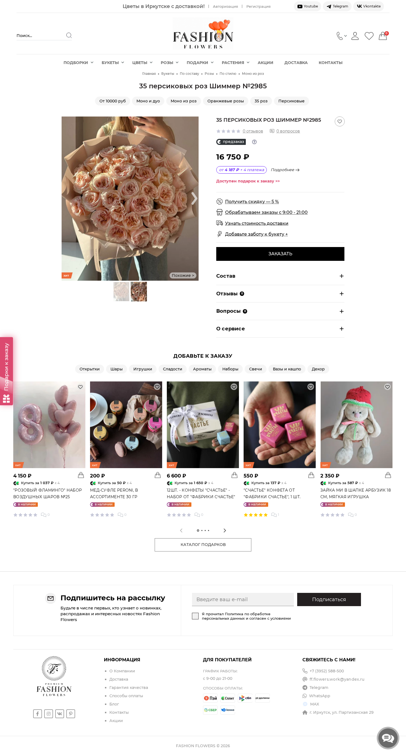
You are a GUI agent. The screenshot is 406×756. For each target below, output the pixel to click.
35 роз (261, 101)
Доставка (296, 62)
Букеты (110, 62)
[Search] (69, 35)
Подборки (76, 62)
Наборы (230, 369)
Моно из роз (253, 73)
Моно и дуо (148, 101)
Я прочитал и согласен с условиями (246, 616)
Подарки (197, 62)
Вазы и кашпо (287, 369)
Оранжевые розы (225, 101)
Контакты (330, 62)
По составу (189, 73)
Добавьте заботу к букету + (256, 234)
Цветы (139, 62)
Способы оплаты (126, 695)
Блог (114, 704)
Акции (265, 62)
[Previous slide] (66, 198)
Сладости (172, 369)
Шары (116, 369)
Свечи (255, 369)
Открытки (90, 369)
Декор (318, 369)
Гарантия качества (128, 687)
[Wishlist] (369, 36)
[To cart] (81, 475)
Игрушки (142, 369)
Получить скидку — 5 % (252, 201)
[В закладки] (340, 121)
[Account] (355, 36)
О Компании (122, 671)
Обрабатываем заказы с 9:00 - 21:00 (266, 212)
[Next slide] (194, 198)
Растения (233, 62)
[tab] (198, 530)
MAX (314, 704)
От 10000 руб (112, 101)
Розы (167, 62)
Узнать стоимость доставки (256, 223)
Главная (149, 73)
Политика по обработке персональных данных (236, 616)
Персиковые (291, 101)
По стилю (228, 73)
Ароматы (202, 369)
